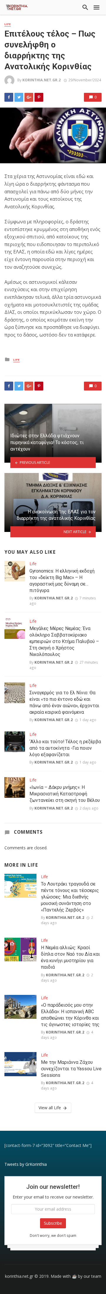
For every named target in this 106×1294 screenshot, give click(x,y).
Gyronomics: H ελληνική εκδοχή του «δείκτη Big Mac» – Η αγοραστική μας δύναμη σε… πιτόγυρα (62, 580)
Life (7, 24)
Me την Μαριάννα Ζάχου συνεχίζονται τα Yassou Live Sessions (71, 1068)
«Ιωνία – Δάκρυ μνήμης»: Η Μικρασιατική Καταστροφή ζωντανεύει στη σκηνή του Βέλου (64, 793)
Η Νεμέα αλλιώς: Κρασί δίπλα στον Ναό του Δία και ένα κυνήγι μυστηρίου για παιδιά (70, 957)
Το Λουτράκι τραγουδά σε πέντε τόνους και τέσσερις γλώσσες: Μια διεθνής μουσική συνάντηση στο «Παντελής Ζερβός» (70, 897)
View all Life (50, 1107)
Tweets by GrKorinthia (25, 1164)
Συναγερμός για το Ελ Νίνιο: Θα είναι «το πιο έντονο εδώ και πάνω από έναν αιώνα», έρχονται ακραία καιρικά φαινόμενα (64, 702)
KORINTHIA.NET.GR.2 (41, 80)
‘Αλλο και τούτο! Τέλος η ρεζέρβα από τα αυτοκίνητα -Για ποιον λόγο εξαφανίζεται (65, 748)
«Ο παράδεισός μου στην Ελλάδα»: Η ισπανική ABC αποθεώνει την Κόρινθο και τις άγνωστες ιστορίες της (70, 1014)
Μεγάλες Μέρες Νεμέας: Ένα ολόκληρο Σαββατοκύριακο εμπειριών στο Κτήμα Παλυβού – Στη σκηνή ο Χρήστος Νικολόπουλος (64, 641)
